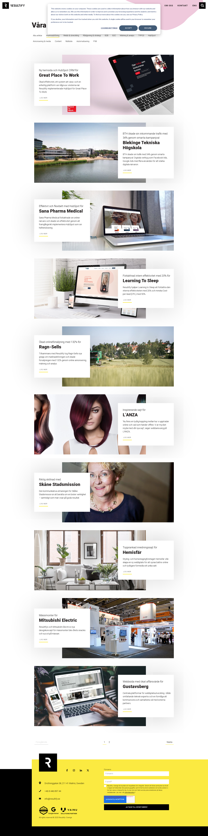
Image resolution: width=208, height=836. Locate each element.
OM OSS (168, 5)
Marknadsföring (52, 35)
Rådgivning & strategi (92, 35)
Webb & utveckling (71, 35)
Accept (128, 28)
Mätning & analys (127, 35)
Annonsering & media (42, 41)
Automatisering (83, 41)
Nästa (169, 742)
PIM (95, 41)
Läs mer (43, 98)
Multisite (69, 41)
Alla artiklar (37, 35)
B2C (114, 35)
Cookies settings (109, 28)
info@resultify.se (52, 799)
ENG (194, 5)
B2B (106, 35)
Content (58, 41)
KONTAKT (183, 5)
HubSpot (152, 35)
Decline (147, 28)
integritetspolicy (129, 792)
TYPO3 (141, 35)
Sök (201, 4)
